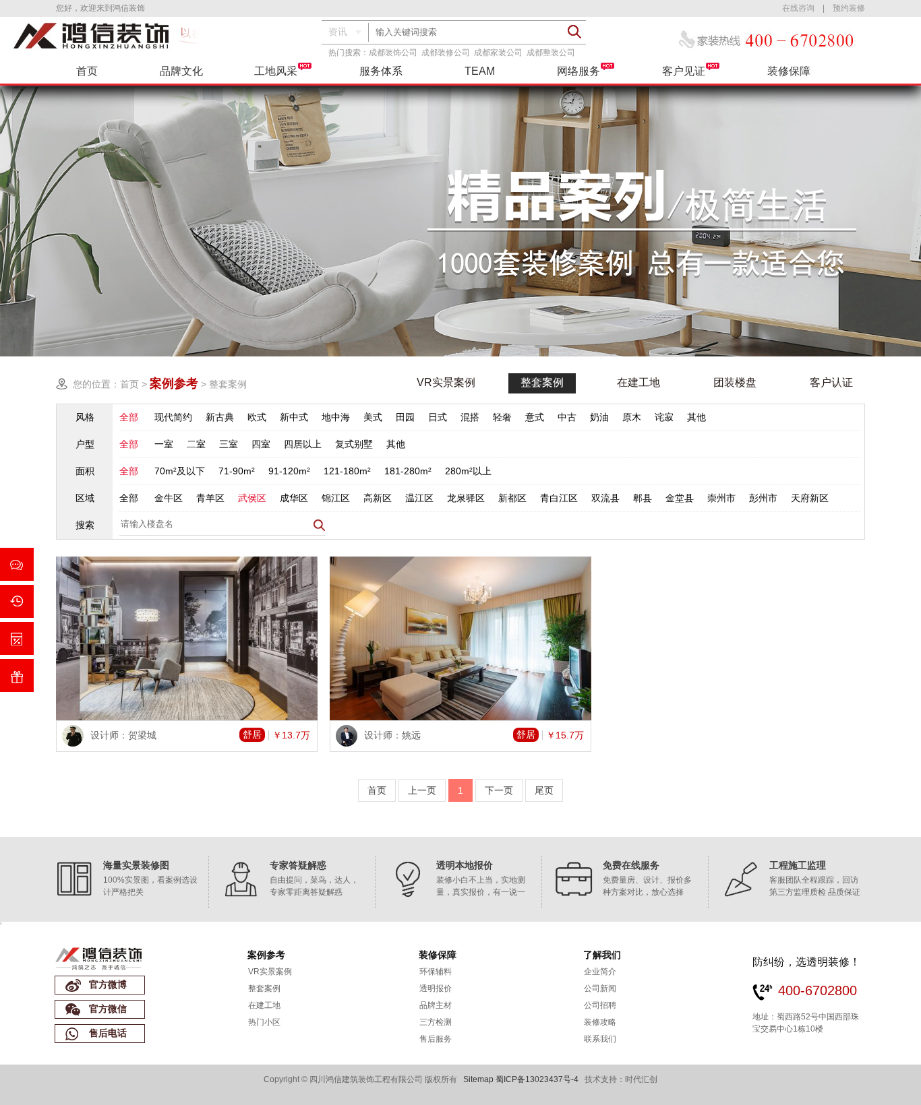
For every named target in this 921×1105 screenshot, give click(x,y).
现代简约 (173, 417)
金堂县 (679, 498)
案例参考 (266, 954)
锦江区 (336, 498)
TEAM (480, 71)
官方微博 (108, 984)
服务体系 (381, 71)
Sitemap (478, 1079)
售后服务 (435, 1039)
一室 (163, 444)
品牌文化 (181, 71)
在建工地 (638, 382)
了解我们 (602, 954)
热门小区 (264, 1022)
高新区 (377, 498)
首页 (87, 71)
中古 (567, 417)
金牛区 (168, 498)
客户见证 (683, 71)
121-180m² (347, 471)
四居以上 (303, 444)
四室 (260, 444)
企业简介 (600, 971)
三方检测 (435, 1022)
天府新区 (810, 498)
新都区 (512, 498)
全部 (128, 417)
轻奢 (502, 417)
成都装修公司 (445, 52)
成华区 (294, 498)
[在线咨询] (17, 564)
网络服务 (578, 71)
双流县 (605, 498)
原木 (631, 417)
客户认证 (831, 382)
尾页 (544, 790)
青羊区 (210, 498)
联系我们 (600, 1039)
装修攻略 (600, 1022)
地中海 (336, 417)
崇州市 (721, 498)
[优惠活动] (17, 675)
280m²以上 (468, 471)
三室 (228, 444)
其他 (696, 417)
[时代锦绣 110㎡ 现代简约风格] (460, 638)
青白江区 (559, 498)
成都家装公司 (498, 52)
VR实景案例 (446, 382)
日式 (437, 417)
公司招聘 (600, 1005)
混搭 (469, 417)
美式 (372, 417)
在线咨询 (798, 8)
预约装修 (849, 8)
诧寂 (664, 417)
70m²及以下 (179, 471)
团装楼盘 (734, 382)
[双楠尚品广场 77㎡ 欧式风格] (187, 638)
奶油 (599, 417)
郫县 (642, 498)
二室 (196, 444)
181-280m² (408, 471)
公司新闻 (600, 988)
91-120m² (289, 471)
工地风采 (275, 71)
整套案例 (228, 384)
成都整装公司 (551, 52)
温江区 (419, 498)
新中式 (294, 417)
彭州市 (763, 498)
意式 (534, 417)
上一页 (422, 790)
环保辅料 (435, 971)
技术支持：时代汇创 (621, 1079)
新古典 (220, 417)
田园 (405, 417)
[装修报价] (17, 638)
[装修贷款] (17, 601)
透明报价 (435, 988)
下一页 (499, 790)
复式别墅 (354, 444)
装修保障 (788, 71)
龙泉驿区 (466, 498)
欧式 (256, 417)
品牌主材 (435, 1005)
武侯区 (252, 498)
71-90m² (236, 471)
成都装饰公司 (393, 52)
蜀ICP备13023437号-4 (537, 1079)
